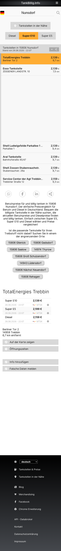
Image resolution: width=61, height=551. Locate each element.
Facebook (24, 501)
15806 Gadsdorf (43, 242)
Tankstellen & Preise (29, 469)
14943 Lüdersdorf (30, 263)
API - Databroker (23, 519)
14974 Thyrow (42, 249)
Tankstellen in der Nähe (33, 25)
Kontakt (18, 526)
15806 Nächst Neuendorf (30, 269)
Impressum (20, 541)
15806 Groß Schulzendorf (30, 256)
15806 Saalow (18, 249)
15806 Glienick (17, 242)
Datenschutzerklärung (26, 534)
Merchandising (26, 494)
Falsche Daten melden (23, 368)
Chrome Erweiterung (30, 509)
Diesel (12, 35)
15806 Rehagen (30, 276)
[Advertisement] (30, 108)
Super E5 (47, 35)
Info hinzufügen (19, 361)
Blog (21, 487)
